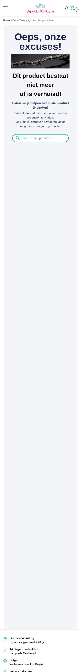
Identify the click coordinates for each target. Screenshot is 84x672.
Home (6, 20)
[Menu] (9, 8)
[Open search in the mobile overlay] (40, 138)
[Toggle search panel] (67, 8)
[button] (73, 8)
